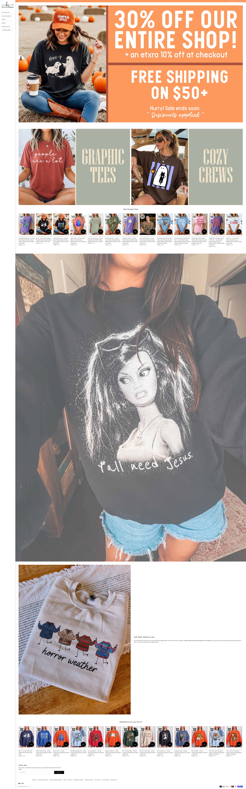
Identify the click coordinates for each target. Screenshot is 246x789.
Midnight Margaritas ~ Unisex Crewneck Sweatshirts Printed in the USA (78, 752)
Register (233, 1)
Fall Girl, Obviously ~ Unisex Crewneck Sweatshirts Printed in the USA (147, 752)
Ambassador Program (78, 779)
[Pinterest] (22, 783)
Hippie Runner (25, 786)
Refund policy (114, 779)
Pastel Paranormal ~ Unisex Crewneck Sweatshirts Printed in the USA (44, 752)
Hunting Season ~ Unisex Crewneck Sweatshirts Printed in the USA (96, 752)
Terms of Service (105, 779)
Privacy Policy (98, 779)
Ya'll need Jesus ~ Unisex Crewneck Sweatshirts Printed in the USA (165, 752)
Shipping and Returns (43, 779)
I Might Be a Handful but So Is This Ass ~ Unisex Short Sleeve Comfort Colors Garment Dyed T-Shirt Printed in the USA (216, 241)
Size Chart (69, 779)
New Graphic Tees (130, 209)
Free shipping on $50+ (24, 1)
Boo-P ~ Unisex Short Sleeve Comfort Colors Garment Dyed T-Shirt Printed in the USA (44, 240)
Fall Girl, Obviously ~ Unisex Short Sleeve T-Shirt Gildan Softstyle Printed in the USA (95, 240)
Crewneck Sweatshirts (6, 16)
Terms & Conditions (89, 779)
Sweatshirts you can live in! (130, 722)
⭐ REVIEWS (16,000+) (6, 30)
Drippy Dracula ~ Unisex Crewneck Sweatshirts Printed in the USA (182, 752)
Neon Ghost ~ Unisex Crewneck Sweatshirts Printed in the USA (61, 752)
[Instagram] (21, 783)
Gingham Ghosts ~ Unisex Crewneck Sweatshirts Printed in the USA (113, 752)
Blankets (3, 23)
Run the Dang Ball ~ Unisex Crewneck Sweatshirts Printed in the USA (130, 752)
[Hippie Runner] (7, 5)
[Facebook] (19, 783)
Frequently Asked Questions (56, 779)
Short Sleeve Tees (5, 12)
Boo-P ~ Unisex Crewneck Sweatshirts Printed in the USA (25, 752)
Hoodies (3, 19)
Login (229, 1)
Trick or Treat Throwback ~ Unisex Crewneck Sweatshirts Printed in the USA (234, 752)
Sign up (59, 772)
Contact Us (34, 779)
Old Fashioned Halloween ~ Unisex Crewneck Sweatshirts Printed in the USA (216, 752)
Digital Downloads (6, 26)
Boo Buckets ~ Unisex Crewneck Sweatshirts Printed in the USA (199, 752)
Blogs (64, 779)
